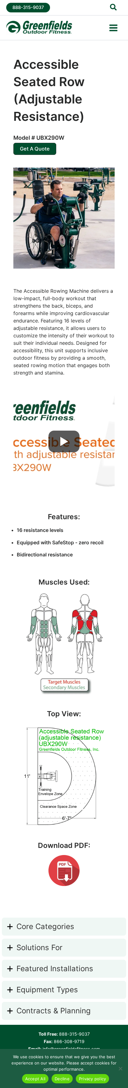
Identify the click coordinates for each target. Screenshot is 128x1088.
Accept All (35, 1078)
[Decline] (120, 1068)
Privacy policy (92, 1078)
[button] (28, 7)
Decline (62, 1078)
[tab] (64, 927)
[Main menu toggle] (113, 28)
